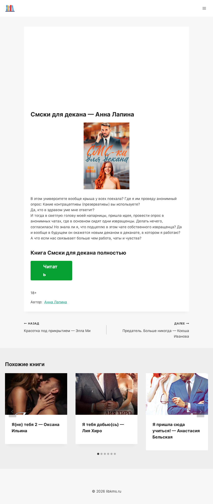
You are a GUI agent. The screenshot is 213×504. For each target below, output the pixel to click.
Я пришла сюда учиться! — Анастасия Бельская (176, 431)
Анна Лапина (55, 302)
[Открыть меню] (204, 8)
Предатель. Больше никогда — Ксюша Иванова (156, 330)
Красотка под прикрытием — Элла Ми (57, 327)
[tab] (98, 454)
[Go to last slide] (12, 411)
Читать (50, 270)
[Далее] (200, 411)
